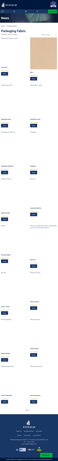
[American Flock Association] (22, 449)
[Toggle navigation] (2, 11)
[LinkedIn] (17, 450)
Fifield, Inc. (13, 459)
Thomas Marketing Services (44, 459)
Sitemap (19, 435)
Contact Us (52, 11)
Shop (4, 74)
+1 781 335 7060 (30, 441)
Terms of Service (37, 435)
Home (3, 26)
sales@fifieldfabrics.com (30, 444)
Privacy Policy (27, 435)
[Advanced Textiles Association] (31, 449)
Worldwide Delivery (28, 431)
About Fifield (39, 431)
